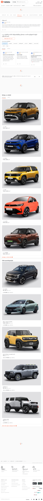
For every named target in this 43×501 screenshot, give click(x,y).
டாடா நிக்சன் (5, 158)
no (39, 76)
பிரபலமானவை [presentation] (4, 97)
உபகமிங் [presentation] (9, 97)
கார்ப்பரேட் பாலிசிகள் (3, 489)
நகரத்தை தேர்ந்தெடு (38, 5)
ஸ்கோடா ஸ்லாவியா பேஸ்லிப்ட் (7, 321)
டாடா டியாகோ (5, 221)
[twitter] (33, 499)
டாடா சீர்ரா (4, 189)
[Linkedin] (41, 499)
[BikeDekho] (34, 488)
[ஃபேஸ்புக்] (31, 499)
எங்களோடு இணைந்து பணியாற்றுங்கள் (4, 484)
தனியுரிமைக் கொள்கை (4, 487)
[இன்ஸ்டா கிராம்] (39, 499)
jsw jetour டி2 (5, 386)
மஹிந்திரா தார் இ (6, 419)
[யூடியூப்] (36, 499)
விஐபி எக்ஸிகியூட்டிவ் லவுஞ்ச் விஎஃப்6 (9, 354)
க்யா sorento (5, 289)
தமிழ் (38, 1)
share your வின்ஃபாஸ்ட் (8, 38)
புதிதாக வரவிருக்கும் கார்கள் (11, 425)
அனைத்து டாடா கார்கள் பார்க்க (6, 257)
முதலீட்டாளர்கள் (3, 490)
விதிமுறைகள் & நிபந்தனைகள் (5, 486)
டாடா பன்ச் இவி (5, 252)
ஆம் (35, 76)
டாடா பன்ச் (4, 126)
